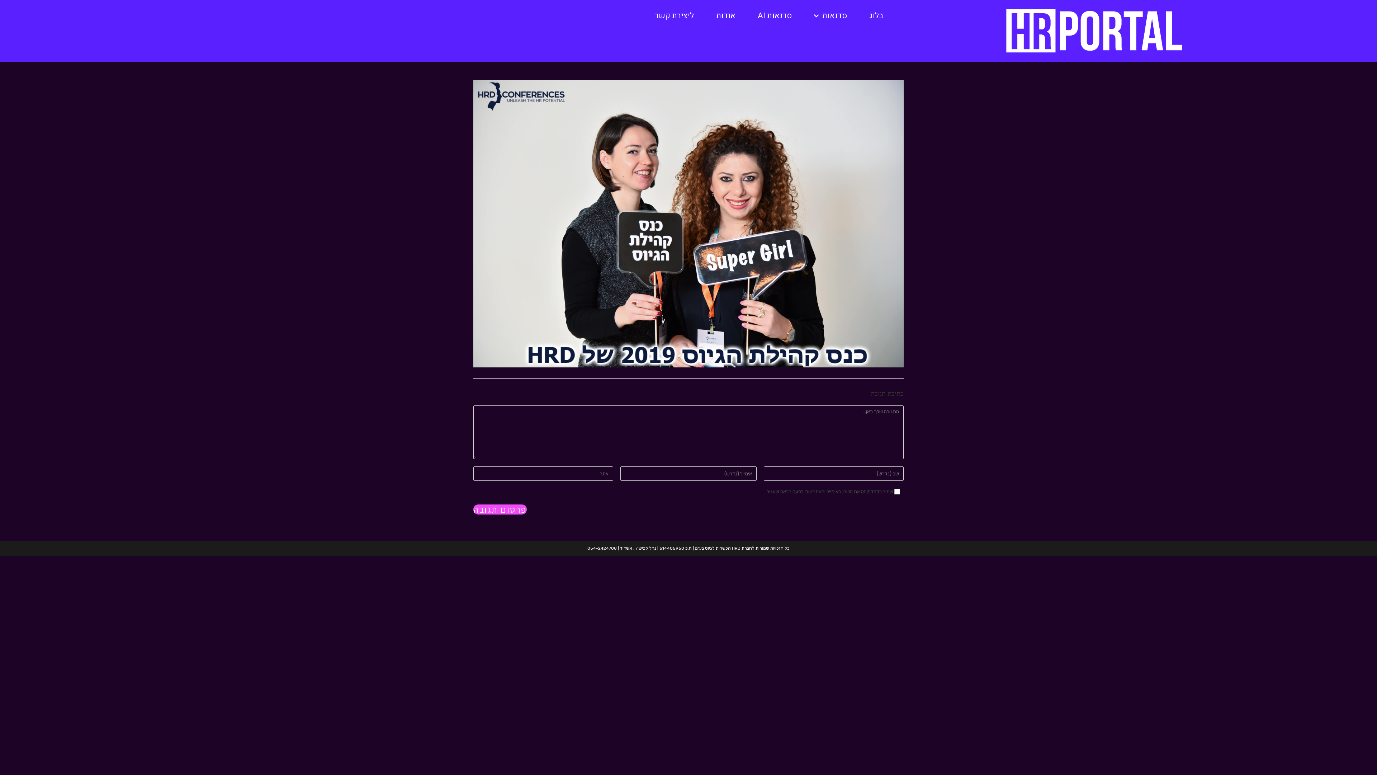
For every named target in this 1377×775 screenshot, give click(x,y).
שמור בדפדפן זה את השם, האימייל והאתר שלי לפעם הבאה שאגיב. (829, 492)
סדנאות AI (775, 16)
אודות (725, 16)
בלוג (876, 16)
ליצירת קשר (674, 16)
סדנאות (834, 16)
